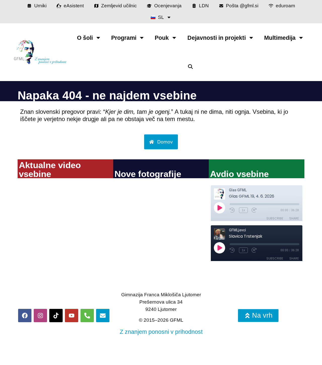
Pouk (162, 37)
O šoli (85, 37)
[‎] (190, 66)
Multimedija (280, 37)
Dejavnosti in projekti (216, 37)
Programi (123, 37)
